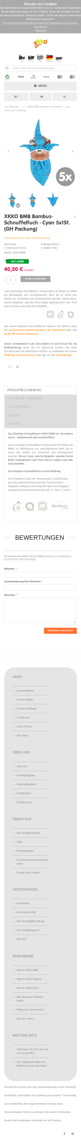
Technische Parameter (24, 398)
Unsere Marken (25, 690)
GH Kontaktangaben (28, 930)
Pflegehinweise (19, 407)
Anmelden (65, 97)
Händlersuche (25, 802)
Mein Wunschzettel (18, 96)
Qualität (14, 415)
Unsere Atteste (25, 699)
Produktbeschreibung (24, 390)
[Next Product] (75, 217)
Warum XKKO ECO (27, 988)
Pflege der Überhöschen (30, 1009)
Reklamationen (25, 850)
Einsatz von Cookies (28, 872)
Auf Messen (23, 717)
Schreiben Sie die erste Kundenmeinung (27, 238)
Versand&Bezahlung (28, 833)
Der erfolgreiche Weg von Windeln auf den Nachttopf (32, 1064)
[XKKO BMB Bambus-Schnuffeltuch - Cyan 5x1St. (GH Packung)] (40, 151)
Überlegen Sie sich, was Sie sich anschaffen (32, 1051)
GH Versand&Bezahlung (30, 921)
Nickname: (9, 568)
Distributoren (24, 793)
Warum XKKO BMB (27, 970)
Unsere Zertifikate (27, 708)
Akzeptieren (40, 26)
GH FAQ (21, 939)
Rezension (9, 595)
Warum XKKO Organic (29, 979)
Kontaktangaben (26, 775)
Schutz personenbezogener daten (32, 861)
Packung (14, 424)
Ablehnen (40, 30)
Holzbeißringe (63, 355)
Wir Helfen (22, 735)
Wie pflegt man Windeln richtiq (30, 999)
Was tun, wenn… (26, 1018)
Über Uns (22, 766)
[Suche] (7, 68)
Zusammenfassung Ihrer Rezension (22, 581)
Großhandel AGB (26, 912)
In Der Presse (24, 726)
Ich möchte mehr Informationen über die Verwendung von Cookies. (40, 22)
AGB (19, 842)
